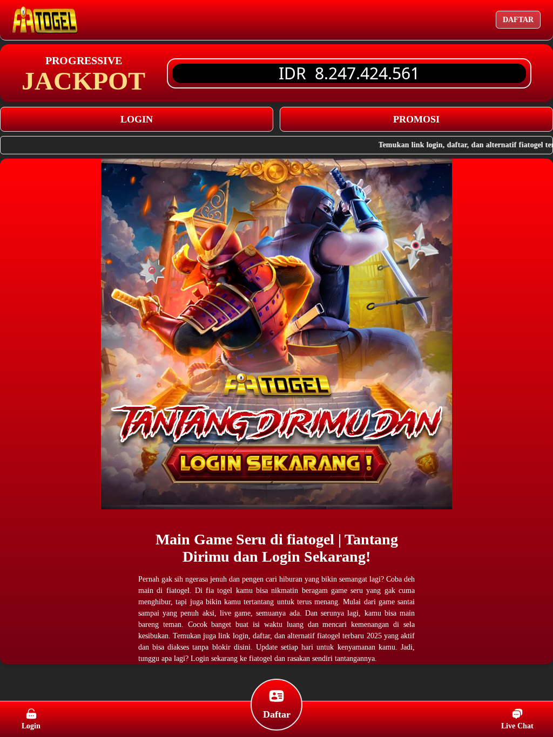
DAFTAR (518, 20)
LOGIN (136, 119)
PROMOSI (416, 119)
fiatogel (312, 539)
